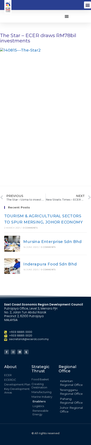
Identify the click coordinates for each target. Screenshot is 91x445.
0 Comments (30, 227)
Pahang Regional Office (71, 401)
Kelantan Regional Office (71, 383)
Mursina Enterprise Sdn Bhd (52, 241)
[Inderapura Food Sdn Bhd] (12, 266)
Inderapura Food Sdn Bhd (50, 264)
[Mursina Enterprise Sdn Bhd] (12, 244)
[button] (87, 4)
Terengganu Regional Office (71, 392)
